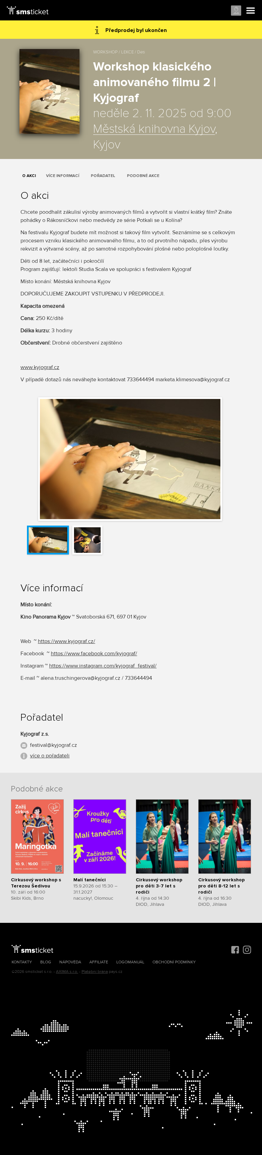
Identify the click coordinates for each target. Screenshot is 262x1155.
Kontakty (22, 962)
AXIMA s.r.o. (67, 971)
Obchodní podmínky (174, 962)
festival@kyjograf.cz (53, 745)
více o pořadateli (50, 755)
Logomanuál (130, 962)
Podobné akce (143, 175)
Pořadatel (103, 175)
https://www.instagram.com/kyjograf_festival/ (103, 665)
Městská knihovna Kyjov (154, 129)
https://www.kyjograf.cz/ (66, 641)
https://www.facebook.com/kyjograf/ (94, 653)
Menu (250, 10)
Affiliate (98, 962)
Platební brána (95, 971)
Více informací (62, 175)
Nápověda (70, 962)
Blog (45, 962)
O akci (29, 175)
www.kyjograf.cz (39, 367)
